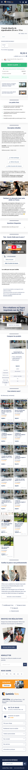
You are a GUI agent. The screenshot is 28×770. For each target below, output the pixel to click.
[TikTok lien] (21, 674)
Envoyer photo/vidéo (9, 647)
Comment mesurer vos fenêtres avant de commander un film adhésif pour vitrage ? (9, 85)
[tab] (2, 764)
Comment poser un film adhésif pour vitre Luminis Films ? (9, 92)
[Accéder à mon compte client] (23, 2)
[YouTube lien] (7, 674)
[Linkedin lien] (10, 674)
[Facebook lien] (3, 674)
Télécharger (7, 685)
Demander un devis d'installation (14, 596)
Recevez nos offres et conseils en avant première (11, 659)
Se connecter (10, 49)
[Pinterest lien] (18, 674)
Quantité (3, 44)
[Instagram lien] (14, 674)
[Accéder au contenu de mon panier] (26, 2)
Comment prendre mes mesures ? (7, 41)
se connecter (3, 415)
